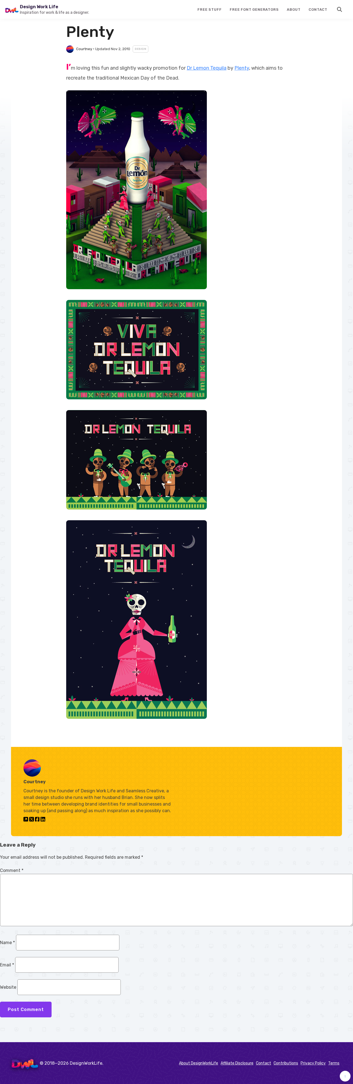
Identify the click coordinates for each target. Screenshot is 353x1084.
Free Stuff (209, 9)
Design (140, 49)
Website (8, 987)
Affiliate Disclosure (237, 1063)
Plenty (241, 68)
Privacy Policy (313, 1063)
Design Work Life (39, 6)
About (293, 9)
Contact (318, 9)
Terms (333, 1063)
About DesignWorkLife (198, 1063)
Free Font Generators (254, 9)
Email (7, 965)
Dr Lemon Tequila (206, 68)
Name (7, 942)
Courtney (84, 49)
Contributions (286, 1063)
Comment (11, 870)
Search (340, 9)
